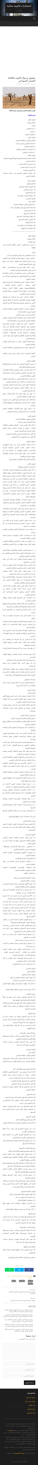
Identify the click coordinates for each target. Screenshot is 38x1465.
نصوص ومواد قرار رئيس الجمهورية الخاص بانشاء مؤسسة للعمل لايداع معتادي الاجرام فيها (19, 1310)
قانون (13, 1281)
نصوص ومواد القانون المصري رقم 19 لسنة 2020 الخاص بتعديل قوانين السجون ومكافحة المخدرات (19, 1325)
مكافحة (30, 1283)
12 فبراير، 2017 (31, 84)
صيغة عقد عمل (30, 1397)
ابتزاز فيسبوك (31, 1413)
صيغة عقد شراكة (30, 1401)
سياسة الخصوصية (19, 1453)
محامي (10, 1430)
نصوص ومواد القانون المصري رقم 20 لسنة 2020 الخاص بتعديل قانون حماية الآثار (19, 1330)
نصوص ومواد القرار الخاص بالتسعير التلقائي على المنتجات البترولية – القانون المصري (18, 1320)
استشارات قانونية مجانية (19, 5)
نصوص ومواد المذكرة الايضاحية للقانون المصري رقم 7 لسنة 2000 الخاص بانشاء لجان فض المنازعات (18, 1315)
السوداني (22, 1281)
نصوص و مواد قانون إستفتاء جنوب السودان (22, 1299)
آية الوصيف (25, 84)
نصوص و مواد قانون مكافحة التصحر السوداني (21, 79)
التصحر (30, 1281)
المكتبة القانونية (28, 1276)
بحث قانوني (31, 1405)
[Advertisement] (19, 55)
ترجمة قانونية (31, 1409)
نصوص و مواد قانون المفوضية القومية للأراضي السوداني (21, 1291)
